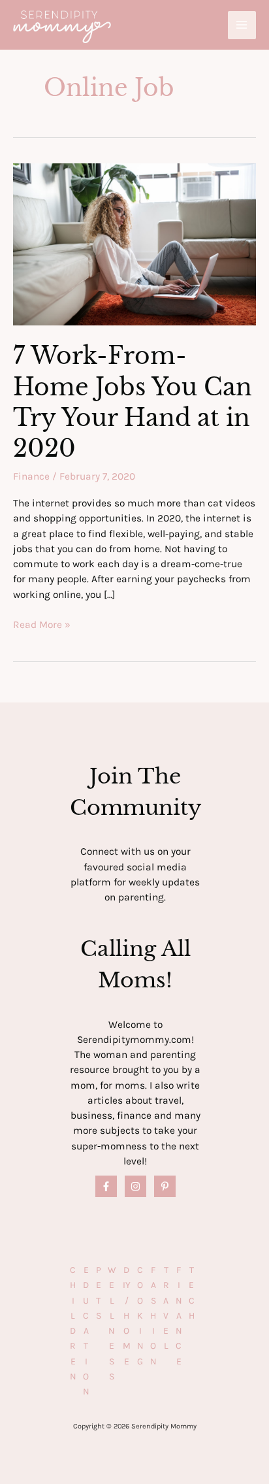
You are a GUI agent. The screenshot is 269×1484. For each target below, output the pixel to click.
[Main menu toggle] (242, 25)
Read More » (42, 625)
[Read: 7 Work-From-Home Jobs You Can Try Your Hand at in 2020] (134, 244)
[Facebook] (106, 1186)
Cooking (140, 1315)
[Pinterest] (165, 1186)
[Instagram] (135, 1186)
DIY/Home (127, 1315)
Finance (31, 476)
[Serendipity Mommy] (62, 27)
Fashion (153, 1315)
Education (86, 1330)
